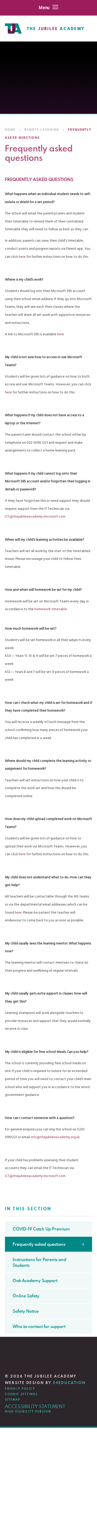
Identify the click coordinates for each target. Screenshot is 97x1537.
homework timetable (50, 609)
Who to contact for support (39, 1326)
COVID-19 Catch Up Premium (41, 1229)
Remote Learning (41, 130)
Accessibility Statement (35, 1406)
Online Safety (26, 1296)
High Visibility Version (28, 1411)
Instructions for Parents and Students (39, 1262)
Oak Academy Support (35, 1280)
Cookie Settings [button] (21, 1394)
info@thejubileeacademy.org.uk (55, 1137)
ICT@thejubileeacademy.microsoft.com (35, 516)
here (22, 257)
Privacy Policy (20, 1389)
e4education (69, 1382)
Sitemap (12, 1399)
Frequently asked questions (39, 1244)
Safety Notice (26, 1311)
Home (10, 130)
